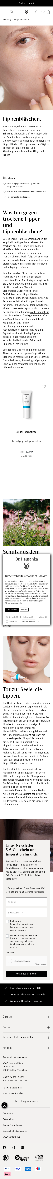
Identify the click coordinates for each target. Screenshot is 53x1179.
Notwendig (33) (13, 617)
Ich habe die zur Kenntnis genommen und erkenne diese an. (21, 925)
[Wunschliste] (42, 12)
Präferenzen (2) (28, 617)
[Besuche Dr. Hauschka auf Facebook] (4, 1147)
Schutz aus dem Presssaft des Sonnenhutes (27, 192)
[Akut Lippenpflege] (26, 404)
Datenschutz (8, 1119)
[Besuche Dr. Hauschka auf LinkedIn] (22, 1147)
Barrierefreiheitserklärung (15, 1131)
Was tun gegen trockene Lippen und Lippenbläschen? (23, 185)
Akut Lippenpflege (39, 312)
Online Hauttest (26, 3)
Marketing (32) (13, 621)
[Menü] (4, 12)
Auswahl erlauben (28, 621)
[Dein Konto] (37, 12)
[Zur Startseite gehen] (26, 12)
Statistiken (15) (42, 617)
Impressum (8, 1113)
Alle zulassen (12, 609)
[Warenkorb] (48, 12)
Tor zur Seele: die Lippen (18, 197)
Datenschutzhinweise (20, 924)
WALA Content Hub (11, 1137)
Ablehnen (24, 609)
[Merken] (44, 387)
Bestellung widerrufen (26, 1101)
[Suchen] (11, 12)
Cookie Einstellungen (12, 1125)
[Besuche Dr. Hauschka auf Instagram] (13, 1147)
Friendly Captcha (41, 964)
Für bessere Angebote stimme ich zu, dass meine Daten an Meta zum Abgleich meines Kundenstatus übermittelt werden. (23, 941)
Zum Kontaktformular (13, 1093)
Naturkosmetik (37, 994)
